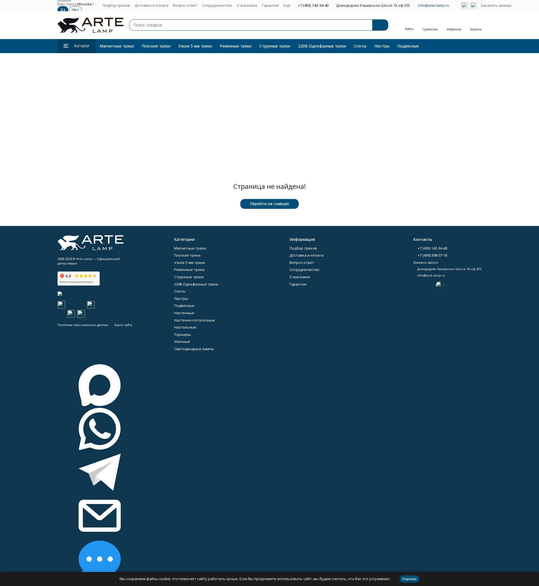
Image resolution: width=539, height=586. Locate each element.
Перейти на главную (269, 203)
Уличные (182, 341)
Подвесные (408, 46)
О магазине (247, 5)
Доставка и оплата (151, 5)
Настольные (185, 327)
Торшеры (182, 334)
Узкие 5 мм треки (195, 46)
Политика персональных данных (83, 325)
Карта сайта (123, 325)
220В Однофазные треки (322, 46)
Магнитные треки (117, 46)
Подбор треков (116, 5)
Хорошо (409, 578)
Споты (360, 46)
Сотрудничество (217, 5)
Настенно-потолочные (194, 320)
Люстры (381, 46)
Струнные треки (274, 46)
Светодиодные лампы (194, 348)
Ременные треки (236, 46)
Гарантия (270, 5)
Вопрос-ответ (185, 5)
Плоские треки (156, 46)
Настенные (184, 312)
